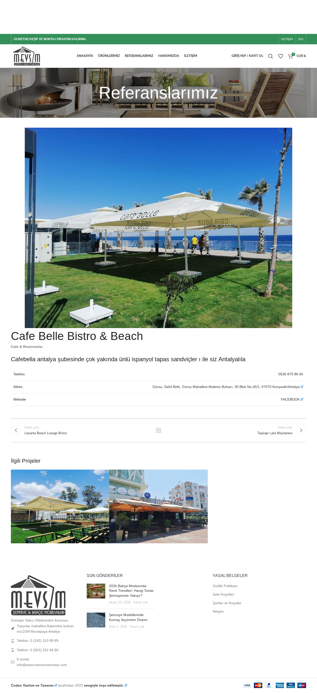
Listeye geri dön (158, 430)
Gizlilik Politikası (225, 586)
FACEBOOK (290, 399)
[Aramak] (271, 56)
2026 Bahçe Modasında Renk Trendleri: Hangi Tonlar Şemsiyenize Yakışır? (131, 590)
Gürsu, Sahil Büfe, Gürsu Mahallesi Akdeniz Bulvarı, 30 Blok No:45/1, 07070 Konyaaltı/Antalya (226, 387)
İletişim (218, 611)
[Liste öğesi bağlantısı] (45, 640)
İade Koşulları (223, 594)
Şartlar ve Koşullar (227, 603)
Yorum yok (140, 602)
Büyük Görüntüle (103, 475)
